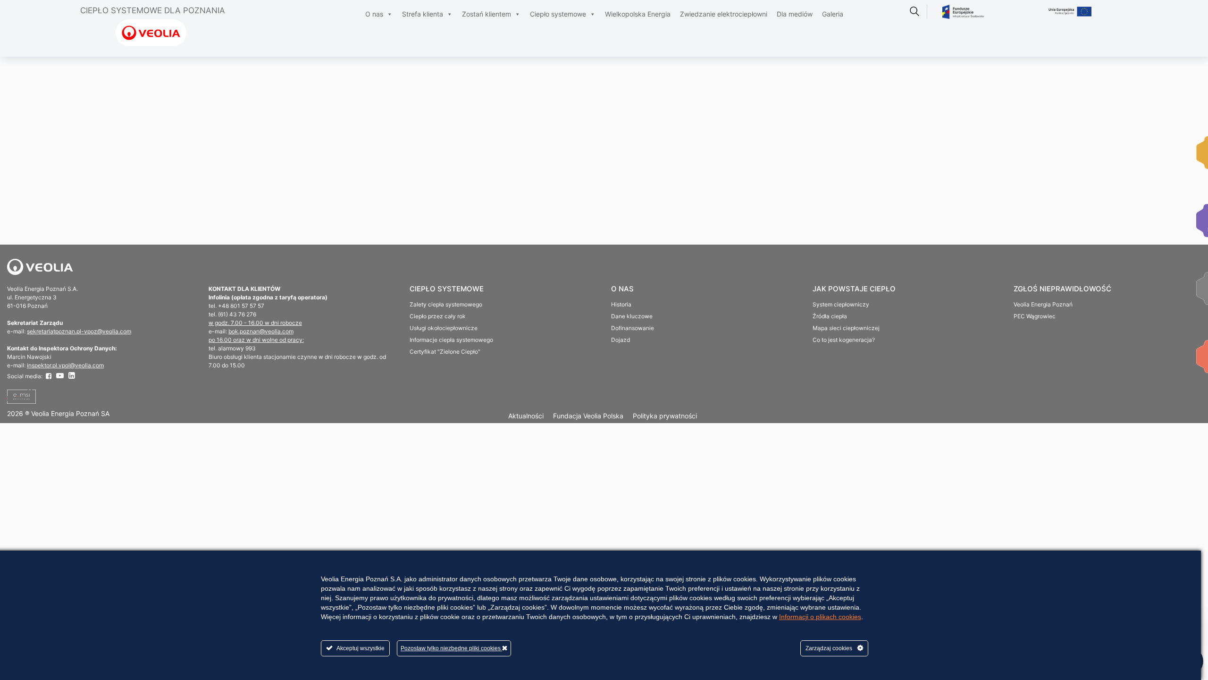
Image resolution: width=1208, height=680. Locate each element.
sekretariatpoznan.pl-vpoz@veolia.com (79, 331)
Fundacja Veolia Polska (588, 416)
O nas (374, 14)
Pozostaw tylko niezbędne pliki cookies (451, 648)
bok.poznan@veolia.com (261, 331)
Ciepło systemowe (558, 14)
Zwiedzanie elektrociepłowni (723, 14)
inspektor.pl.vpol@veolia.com (65, 365)
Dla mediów (795, 14)
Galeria (832, 14)
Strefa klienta (422, 14)
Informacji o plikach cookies (820, 616)
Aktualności (526, 416)
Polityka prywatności (665, 416)
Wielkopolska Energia (638, 14)
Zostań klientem (486, 14)
